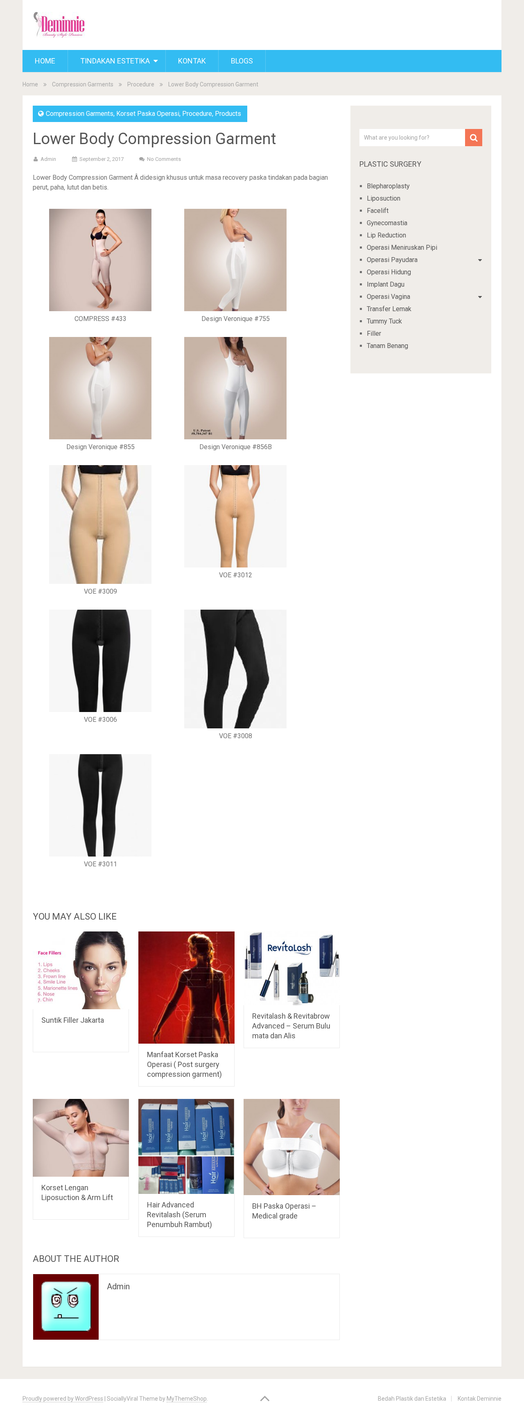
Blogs (242, 61)
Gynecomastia (387, 223)
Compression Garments (82, 84)
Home (30, 84)
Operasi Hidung (389, 272)
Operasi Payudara (392, 260)
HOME (45, 61)
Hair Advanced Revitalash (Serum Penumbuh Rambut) (179, 1214)
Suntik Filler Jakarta (72, 1020)
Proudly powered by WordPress (63, 1398)
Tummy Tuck (384, 321)
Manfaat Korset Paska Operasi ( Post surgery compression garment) (184, 1064)
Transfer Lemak (389, 309)
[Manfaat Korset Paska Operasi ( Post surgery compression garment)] (186, 987)
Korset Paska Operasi (147, 114)
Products (228, 114)
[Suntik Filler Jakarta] (81, 970)
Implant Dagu (385, 284)
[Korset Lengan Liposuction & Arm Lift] (81, 1138)
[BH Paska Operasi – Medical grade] (292, 1147)
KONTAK (192, 61)
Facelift (377, 211)
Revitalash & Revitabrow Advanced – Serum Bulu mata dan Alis (291, 1026)
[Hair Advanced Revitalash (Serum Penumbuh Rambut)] (186, 1146)
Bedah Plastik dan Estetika (412, 1398)
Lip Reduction (386, 235)
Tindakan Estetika (115, 61)
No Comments (164, 159)
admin (48, 159)
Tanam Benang (387, 346)
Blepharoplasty (388, 186)
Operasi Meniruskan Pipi (402, 247)
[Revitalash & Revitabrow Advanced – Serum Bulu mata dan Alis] (292, 968)
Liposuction (383, 198)
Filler (374, 333)
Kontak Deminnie (479, 1398)
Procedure (140, 84)
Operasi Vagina (388, 297)
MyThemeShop (187, 1398)
